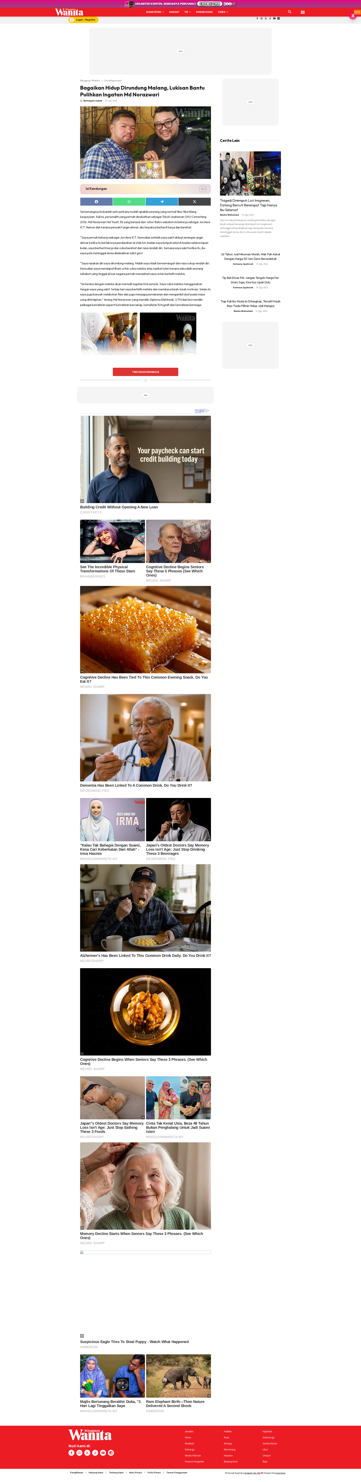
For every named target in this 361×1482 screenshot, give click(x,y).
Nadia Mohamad (229, 214)
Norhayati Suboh (92, 100)
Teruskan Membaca (145, 371)
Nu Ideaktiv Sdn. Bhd (252, 1473)
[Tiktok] (270, 19)
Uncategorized (112, 80)
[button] (289, 12)
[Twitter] (266, 19)
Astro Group (280, 1473)
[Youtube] (274, 19)
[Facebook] (257, 19)
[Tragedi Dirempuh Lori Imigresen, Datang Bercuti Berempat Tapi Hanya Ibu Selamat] (250, 173)
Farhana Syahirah (243, 263)
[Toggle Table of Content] (201, 189)
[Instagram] (261, 19)
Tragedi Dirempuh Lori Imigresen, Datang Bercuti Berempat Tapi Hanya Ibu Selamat (248, 205)
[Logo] (69, 12)
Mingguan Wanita (90, 80)
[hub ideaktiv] (303, 10)
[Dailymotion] (279, 19)
